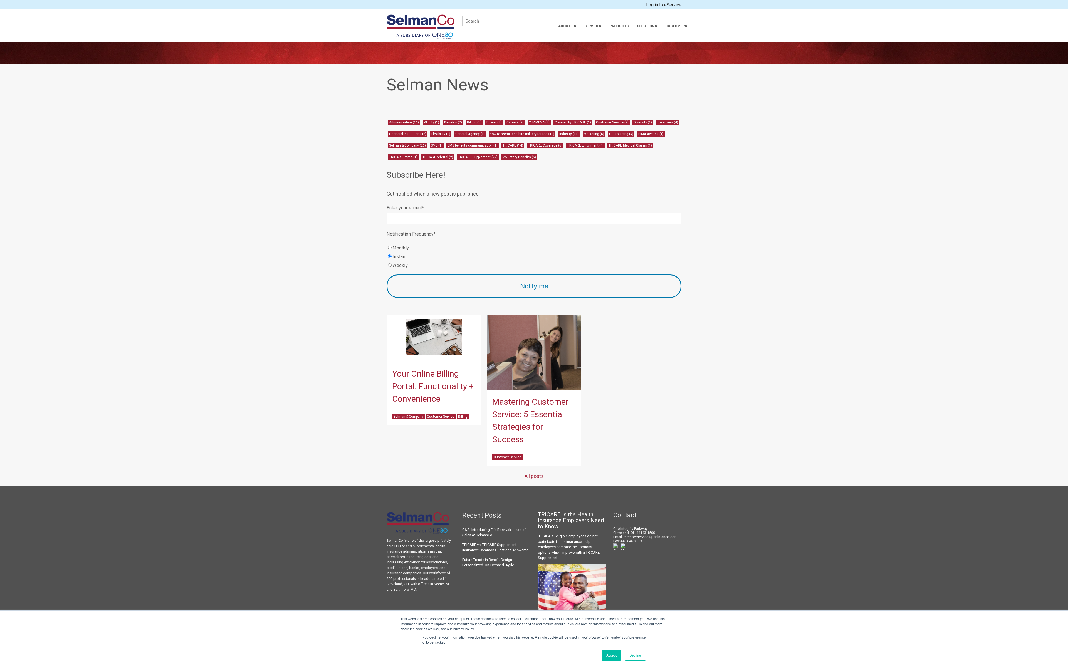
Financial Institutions (407, 134)
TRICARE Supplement (478, 157)
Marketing (594, 134)
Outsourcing (621, 134)
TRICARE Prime (403, 157)
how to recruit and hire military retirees (522, 134)
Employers (667, 122)
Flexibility (440, 134)
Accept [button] (611, 655)
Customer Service (612, 122)
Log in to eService (663, 5)
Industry (569, 134)
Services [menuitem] (592, 26)
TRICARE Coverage (545, 145)
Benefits (453, 122)
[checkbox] (534, 256)
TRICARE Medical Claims (630, 145)
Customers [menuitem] (676, 26)
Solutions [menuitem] (647, 26)
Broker (493, 122)
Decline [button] (635, 655)
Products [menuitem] (619, 26)
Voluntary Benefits (519, 157)
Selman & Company (407, 145)
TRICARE (513, 145)
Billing (474, 122)
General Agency (470, 134)
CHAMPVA (539, 122)
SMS (436, 145)
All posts (534, 476)
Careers (515, 122)
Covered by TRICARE (573, 122)
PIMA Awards (651, 134)
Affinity (431, 122)
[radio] (534, 247)
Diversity (643, 122)
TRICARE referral (437, 157)
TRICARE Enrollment (585, 145)
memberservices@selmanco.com (651, 537)
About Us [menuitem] (567, 26)
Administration (404, 122)
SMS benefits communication (473, 145)
